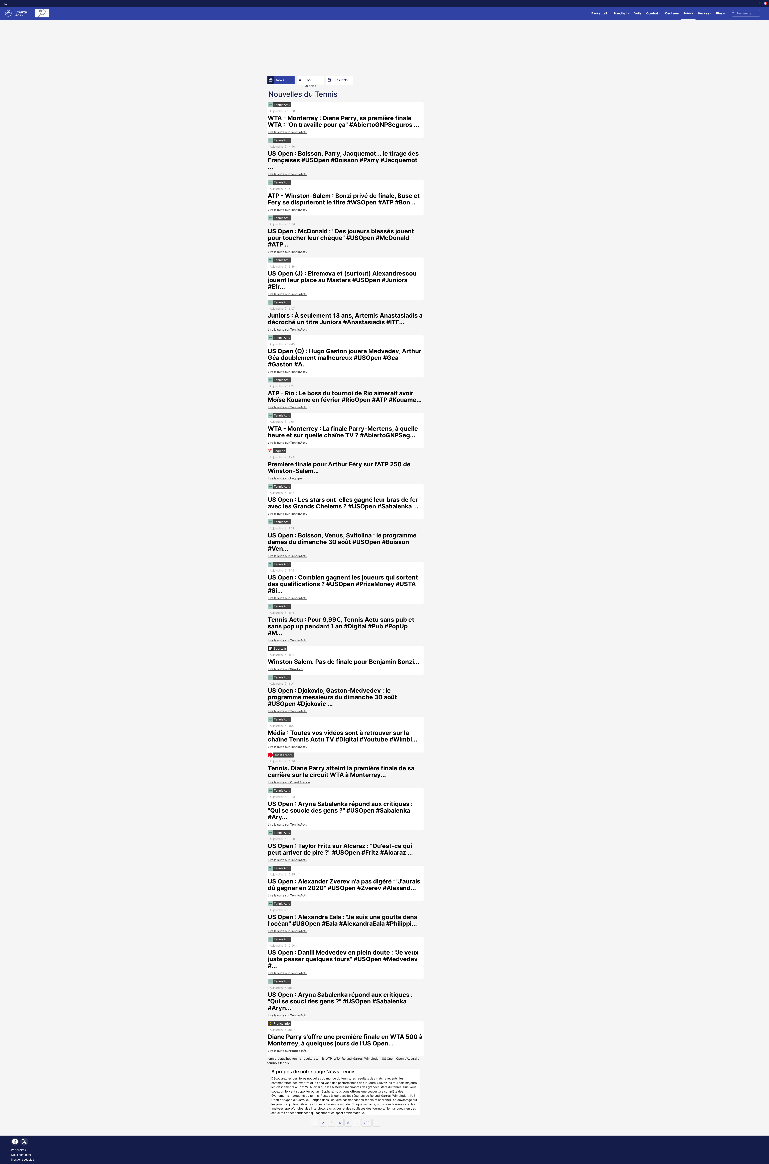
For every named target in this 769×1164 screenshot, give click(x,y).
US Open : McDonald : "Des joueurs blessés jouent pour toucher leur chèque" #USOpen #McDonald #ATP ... (341, 237)
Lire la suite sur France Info (287, 1051)
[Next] (376, 1123)
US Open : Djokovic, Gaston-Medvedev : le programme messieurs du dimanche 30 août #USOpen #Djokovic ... (332, 697)
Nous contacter (21, 1154)
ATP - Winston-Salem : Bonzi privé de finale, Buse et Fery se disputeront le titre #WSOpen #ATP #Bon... (344, 199)
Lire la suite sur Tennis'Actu (287, 132)
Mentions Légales (22, 1159)
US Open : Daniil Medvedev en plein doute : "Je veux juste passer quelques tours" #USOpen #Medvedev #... (343, 959)
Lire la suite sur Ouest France (289, 782)
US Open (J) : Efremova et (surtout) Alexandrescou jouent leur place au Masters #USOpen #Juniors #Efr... (342, 280)
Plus (719, 13)
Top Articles (310, 81)
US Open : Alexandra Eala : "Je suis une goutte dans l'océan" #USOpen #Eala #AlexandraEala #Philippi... (342, 920)
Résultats (341, 80)
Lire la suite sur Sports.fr (285, 669)
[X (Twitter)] (24, 1142)
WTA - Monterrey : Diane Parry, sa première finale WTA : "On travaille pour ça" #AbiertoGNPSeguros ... (343, 121)
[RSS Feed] (5, 3)
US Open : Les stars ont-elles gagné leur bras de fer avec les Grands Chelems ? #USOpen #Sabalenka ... (343, 503)
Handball (620, 13)
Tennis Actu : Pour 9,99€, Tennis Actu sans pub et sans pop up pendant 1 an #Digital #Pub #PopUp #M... (341, 626)
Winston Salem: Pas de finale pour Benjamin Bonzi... (343, 661)
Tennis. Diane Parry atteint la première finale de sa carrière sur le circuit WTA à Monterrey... (341, 771)
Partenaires (18, 1150)
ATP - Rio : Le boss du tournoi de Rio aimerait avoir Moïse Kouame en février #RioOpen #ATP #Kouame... (345, 396)
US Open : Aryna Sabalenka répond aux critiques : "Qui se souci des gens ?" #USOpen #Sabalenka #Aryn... (340, 1001)
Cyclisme (672, 13)
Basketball (599, 13)
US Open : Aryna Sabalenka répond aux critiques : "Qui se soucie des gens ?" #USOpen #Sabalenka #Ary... (340, 810)
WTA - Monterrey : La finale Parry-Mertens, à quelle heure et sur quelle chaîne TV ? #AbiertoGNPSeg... (343, 432)
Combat (652, 13)
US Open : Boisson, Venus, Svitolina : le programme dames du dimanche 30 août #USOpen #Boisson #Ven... (342, 542)
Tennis (688, 13)
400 (366, 1123)
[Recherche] (733, 13)
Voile (637, 13)
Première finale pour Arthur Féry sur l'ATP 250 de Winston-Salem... (339, 467)
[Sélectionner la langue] (763, 3)
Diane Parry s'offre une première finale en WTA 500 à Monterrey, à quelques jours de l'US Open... (345, 1040)
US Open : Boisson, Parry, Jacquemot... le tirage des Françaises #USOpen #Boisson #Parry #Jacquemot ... (343, 160)
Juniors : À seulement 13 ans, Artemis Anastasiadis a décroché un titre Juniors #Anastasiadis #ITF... (345, 319)
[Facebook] (15, 1142)
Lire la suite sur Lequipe (285, 478)
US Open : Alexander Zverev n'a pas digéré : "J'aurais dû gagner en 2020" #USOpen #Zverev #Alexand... (344, 884)
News (280, 80)
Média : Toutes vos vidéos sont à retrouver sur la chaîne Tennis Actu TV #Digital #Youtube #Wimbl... (342, 736)
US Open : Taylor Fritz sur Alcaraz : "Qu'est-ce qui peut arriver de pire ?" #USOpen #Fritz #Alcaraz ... (340, 849)
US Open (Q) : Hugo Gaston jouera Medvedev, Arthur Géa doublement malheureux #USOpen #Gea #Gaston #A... (344, 357)
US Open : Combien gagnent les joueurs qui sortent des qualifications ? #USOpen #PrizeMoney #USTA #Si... (343, 584)
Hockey (703, 13)
